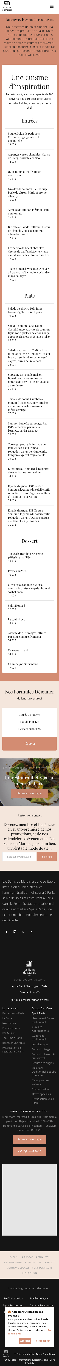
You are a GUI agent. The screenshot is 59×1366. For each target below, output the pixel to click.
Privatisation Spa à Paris (43, 1100)
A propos (28, 1257)
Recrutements (13, 1262)
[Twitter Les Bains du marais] (23, 932)
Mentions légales (18, 1267)
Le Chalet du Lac (13, 1298)
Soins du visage (41, 1049)
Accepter (25, 1340)
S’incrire (47, 856)
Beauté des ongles (43, 1063)
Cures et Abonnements (40, 1029)
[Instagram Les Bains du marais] (15, 932)
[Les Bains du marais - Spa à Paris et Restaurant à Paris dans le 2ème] (29, 968)
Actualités (43, 1257)
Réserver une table (13, 1043)
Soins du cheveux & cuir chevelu (43, 1056)
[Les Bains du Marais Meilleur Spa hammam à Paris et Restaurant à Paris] (7, 6)
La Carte (7, 1018)
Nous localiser (21, 1000)
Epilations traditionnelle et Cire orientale (44, 1071)
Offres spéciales (41, 1094)
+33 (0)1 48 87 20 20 (29, 1151)
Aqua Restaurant (13, 1305)
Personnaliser (42, 1340)
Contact (49, 1262)
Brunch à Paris (11, 1028)
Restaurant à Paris (13, 1013)
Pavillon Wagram (40, 1298)
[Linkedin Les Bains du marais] (31, 932)
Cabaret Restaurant (41, 1305)
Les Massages (40, 1044)
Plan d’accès (41, 1000)
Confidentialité (42, 1267)
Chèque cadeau (41, 1089)
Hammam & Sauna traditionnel (43, 1020)
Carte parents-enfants (40, 1082)
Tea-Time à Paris (12, 1038)
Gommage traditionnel (39, 1037)
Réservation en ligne (29, 1139)
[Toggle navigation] (52, 7)
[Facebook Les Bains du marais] (6, 932)
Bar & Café (8, 1033)
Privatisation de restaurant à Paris (13, 1049)
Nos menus (9, 1023)
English (14, 1257)
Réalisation (29, 1272)
